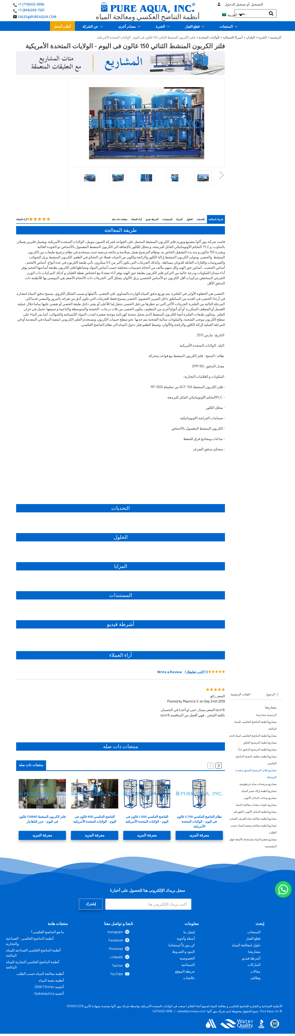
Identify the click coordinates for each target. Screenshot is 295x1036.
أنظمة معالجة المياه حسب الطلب (40, 973)
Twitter (117, 965)
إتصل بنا (189, 932)
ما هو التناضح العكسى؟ (47, 932)
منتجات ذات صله (119, 219)
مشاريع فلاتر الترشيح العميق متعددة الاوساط (256, 773)
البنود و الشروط (183, 951)
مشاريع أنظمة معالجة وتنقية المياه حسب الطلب (253, 829)
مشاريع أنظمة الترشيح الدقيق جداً (257, 749)
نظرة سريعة (42, 794)
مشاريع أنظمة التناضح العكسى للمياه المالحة (255, 725)
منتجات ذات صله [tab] (31, 765)
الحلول (189, 219)
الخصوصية (187, 958)
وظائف (255, 978)
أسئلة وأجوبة (186, 938)
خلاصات (189, 978)
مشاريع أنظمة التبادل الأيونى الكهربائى (255, 811)
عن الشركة (91, 26)
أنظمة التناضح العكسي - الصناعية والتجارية (29, 941)
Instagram (115, 932)
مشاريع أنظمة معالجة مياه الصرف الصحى (253, 818)
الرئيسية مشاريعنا (266, 715)
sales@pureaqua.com (191, 1011)
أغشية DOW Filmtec (49, 987)
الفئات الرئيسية (240, 694)
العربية (234, 15)
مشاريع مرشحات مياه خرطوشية (258, 784)
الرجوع (271, 694)
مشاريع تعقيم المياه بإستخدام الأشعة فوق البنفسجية (253, 843)
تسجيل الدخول (235, 4)
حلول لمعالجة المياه (246, 945)
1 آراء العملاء (22, 219)
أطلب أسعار (62, 26)
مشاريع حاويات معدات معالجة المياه (256, 804)
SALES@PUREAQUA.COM (37, 17)
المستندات (167, 219)
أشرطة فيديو (152, 219)
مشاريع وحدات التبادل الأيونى (260, 798)
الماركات (254, 964)
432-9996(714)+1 (162, 1011)
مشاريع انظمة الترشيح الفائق (260, 742)
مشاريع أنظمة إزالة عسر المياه (259, 791)
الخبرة (161, 26)
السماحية (188, 964)
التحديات (201, 219)
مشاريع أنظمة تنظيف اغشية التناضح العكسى (256, 760)
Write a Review (169, 672)
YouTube (116, 974)
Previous (71, 175)
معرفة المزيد (42, 835)
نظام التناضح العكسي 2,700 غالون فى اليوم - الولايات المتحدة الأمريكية (199, 821)
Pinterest (116, 949)
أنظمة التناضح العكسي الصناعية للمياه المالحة (33, 952)
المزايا (179, 219)
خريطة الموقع (185, 971)
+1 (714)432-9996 (31, 4)
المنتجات (226, 26)
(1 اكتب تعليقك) (196, 672)
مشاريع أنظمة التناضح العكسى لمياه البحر (252, 735)
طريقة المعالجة (216, 219)
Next (221, 175)
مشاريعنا (254, 951)
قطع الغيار (192, 26)
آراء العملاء (136, 219)
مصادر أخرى (127, 26)
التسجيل (257, 4)
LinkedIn (116, 957)
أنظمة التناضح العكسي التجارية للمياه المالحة (32, 964)
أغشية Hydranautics (49, 993)
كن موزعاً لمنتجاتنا (181, 945)
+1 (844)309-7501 (31, 10)
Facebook (115, 940)
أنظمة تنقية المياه (51, 980)
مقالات (255, 971)
